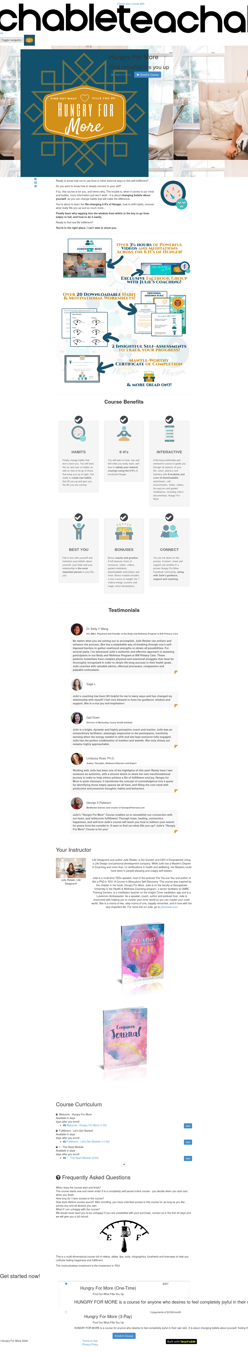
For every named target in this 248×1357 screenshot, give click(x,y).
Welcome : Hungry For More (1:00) (86, 1125)
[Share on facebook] (35, 179)
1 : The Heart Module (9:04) (82, 1158)
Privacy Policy (90, 1344)
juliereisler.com (169, 907)
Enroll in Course (124, 1336)
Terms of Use (90, 1341)
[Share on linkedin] (35, 186)
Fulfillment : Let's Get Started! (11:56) (88, 1141)
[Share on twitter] (35, 182)
